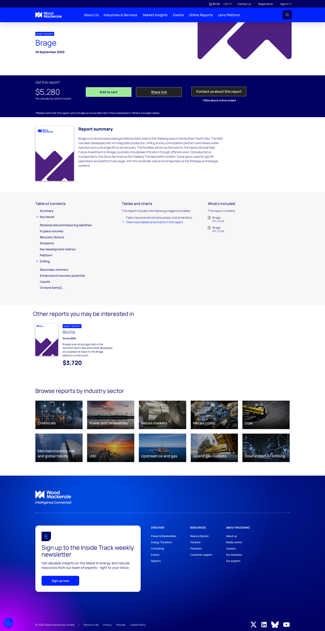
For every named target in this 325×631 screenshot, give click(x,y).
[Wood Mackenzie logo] (48, 14)
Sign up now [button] (60, 581)
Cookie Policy (138, 624)
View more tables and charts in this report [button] (154, 222)
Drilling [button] (45, 261)
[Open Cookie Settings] (8, 622)
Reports (156, 561)
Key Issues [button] (47, 217)
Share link (159, 92)
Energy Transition (161, 542)
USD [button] (225, 4)
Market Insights (155, 15)
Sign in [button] (286, 4)
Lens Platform (229, 15)
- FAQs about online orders (219, 100)
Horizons (195, 542)
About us (231, 536)
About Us (91, 15)
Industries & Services (120, 15)
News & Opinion (199, 536)
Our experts (233, 561)
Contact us (244, 4)
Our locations (234, 554)
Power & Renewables (163, 536)
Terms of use (91, 624)
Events (178, 15)
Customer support (201, 554)
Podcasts (196, 548)
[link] (162, 498)
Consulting (157, 548)
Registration (265, 4)
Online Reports (201, 15)
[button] (287, 14)
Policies (120, 624)
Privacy (107, 624)
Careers (231, 548)
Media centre (234, 542)
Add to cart (108, 92)
